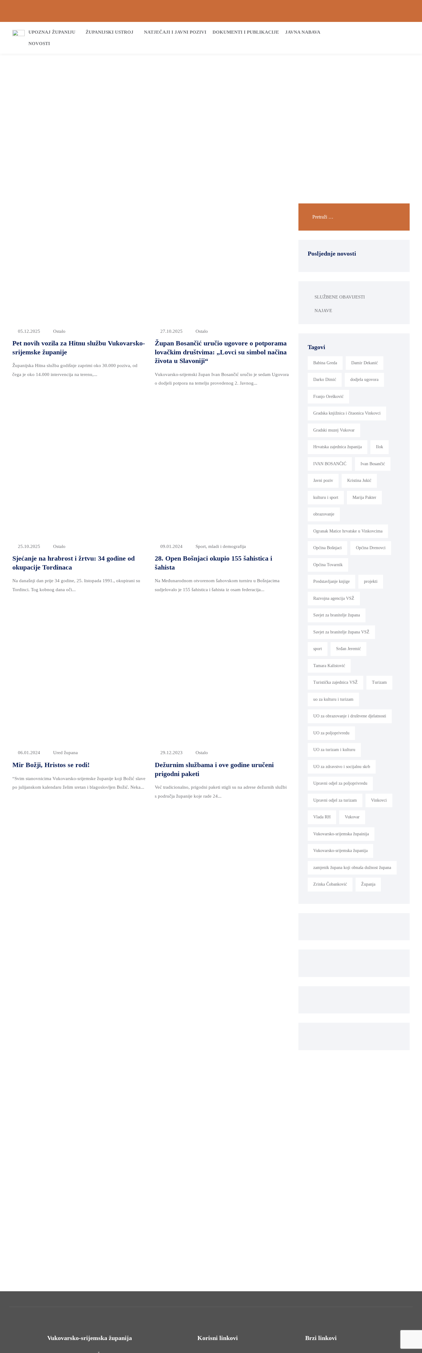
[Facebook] (386, 11)
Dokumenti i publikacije (246, 32)
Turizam (379, 682)
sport (317, 648)
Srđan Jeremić (348, 648)
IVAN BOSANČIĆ (329, 463)
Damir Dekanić (364, 363)
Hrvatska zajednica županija (337, 447)
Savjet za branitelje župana (336, 615)
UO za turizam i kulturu (334, 749)
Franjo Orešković (328, 396)
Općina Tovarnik (328, 564)
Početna (187, 104)
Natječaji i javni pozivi (175, 32)
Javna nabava (302, 32)
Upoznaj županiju (51, 32)
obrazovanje (323, 514)
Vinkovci (379, 800)
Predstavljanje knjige (331, 581)
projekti (371, 581)
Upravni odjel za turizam (335, 800)
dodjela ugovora (364, 379)
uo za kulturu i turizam (333, 699)
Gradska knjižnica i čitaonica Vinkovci (347, 413)
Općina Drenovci (371, 547)
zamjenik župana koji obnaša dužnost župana (352, 867)
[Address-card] (25, 11)
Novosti (39, 43)
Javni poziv (323, 480)
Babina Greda (325, 363)
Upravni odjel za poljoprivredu (340, 783)
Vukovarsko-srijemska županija (340, 850)
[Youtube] (407, 11)
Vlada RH (322, 817)
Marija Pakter (364, 497)
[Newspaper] (376, 11)
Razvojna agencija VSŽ (333, 598)
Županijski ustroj (109, 32)
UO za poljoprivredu (331, 733)
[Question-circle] (14, 11)
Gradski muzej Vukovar (334, 430)
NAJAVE (323, 310)
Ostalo (59, 331)
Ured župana (65, 752)
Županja (368, 884)
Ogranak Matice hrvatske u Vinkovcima (347, 531)
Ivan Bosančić (373, 463)
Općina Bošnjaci (327, 547)
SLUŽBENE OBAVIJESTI (339, 296)
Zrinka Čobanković (330, 884)
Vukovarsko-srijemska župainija (341, 834)
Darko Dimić (324, 379)
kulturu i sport (325, 497)
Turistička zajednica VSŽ (335, 682)
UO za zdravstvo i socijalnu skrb (341, 766)
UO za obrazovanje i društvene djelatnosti (349, 716)
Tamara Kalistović (329, 665)
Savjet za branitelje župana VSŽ (341, 632)
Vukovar (352, 817)
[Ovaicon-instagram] (397, 11)
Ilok (379, 447)
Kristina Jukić (359, 480)
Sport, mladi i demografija (221, 546)
